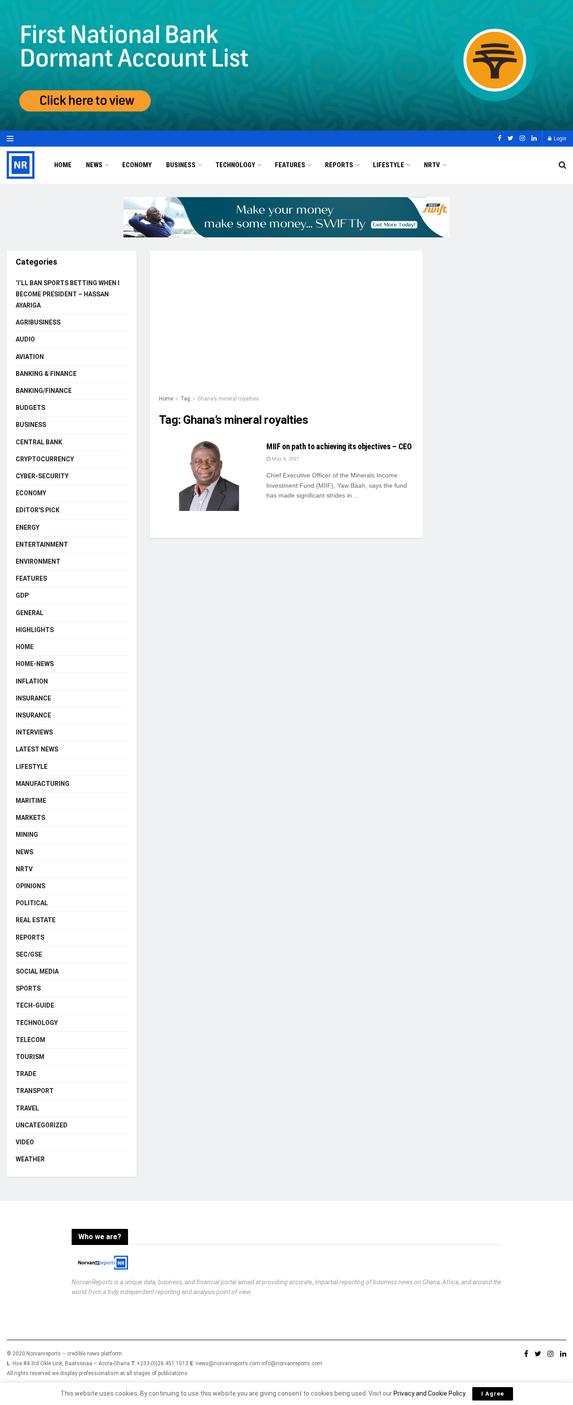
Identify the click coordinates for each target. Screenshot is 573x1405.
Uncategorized (42, 1125)
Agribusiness (38, 322)
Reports (339, 165)
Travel (27, 1108)
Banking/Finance (44, 390)
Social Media (37, 971)
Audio (25, 339)
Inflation (32, 681)
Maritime (31, 800)
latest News (37, 749)
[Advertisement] (286, 326)
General (29, 612)
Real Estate (36, 920)
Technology (235, 165)
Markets (30, 817)
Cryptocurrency (45, 459)
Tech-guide (35, 1005)
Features (290, 165)
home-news (35, 663)
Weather (30, 1159)
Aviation (30, 356)
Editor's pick (38, 510)
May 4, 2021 (284, 459)
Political (32, 903)
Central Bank (39, 442)
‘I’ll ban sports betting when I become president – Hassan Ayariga (68, 294)
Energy (27, 527)
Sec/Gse (29, 954)
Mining (27, 834)
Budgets (30, 407)
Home (63, 165)
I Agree (492, 1393)
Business (181, 165)
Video (25, 1142)
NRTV (432, 165)
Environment (38, 561)
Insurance (33, 698)
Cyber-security (42, 476)
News (94, 165)
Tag (185, 399)
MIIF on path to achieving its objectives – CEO (338, 446)
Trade (26, 1073)
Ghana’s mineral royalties (228, 399)
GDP (22, 595)
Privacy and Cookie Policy (429, 1393)
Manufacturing (42, 783)
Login (559, 138)
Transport (35, 1090)
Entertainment (42, 544)
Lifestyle (388, 165)
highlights (35, 629)
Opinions (30, 886)
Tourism (30, 1056)
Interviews (34, 732)
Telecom (30, 1039)
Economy (137, 165)
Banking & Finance (46, 373)
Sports (28, 988)
